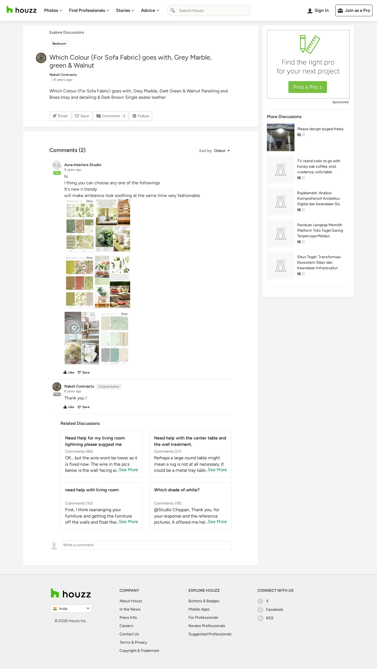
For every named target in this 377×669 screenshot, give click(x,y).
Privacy (141, 642)
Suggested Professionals (210, 634)
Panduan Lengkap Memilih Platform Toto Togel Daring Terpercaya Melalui (320, 230)
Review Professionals (207, 625)
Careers (126, 625)
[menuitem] (53, 10)
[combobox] (209, 10)
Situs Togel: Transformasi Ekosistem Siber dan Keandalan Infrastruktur (319, 262)
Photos (51, 10)
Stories (123, 10)
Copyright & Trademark (139, 650)
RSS (270, 618)
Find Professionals (87, 10)
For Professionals (203, 617)
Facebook (274, 609)
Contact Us (129, 634)
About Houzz (131, 601)
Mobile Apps (199, 609)
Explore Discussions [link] (66, 32)
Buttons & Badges (204, 601)
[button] (214, 151)
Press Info (128, 617)
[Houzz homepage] (21, 9)
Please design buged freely (320, 129)
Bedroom (59, 44)
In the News (130, 609)
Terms (125, 642)
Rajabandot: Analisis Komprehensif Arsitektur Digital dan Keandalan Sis (318, 198)
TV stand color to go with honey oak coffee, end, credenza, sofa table (318, 166)
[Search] (172, 10)
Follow (143, 116)
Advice (148, 10)
